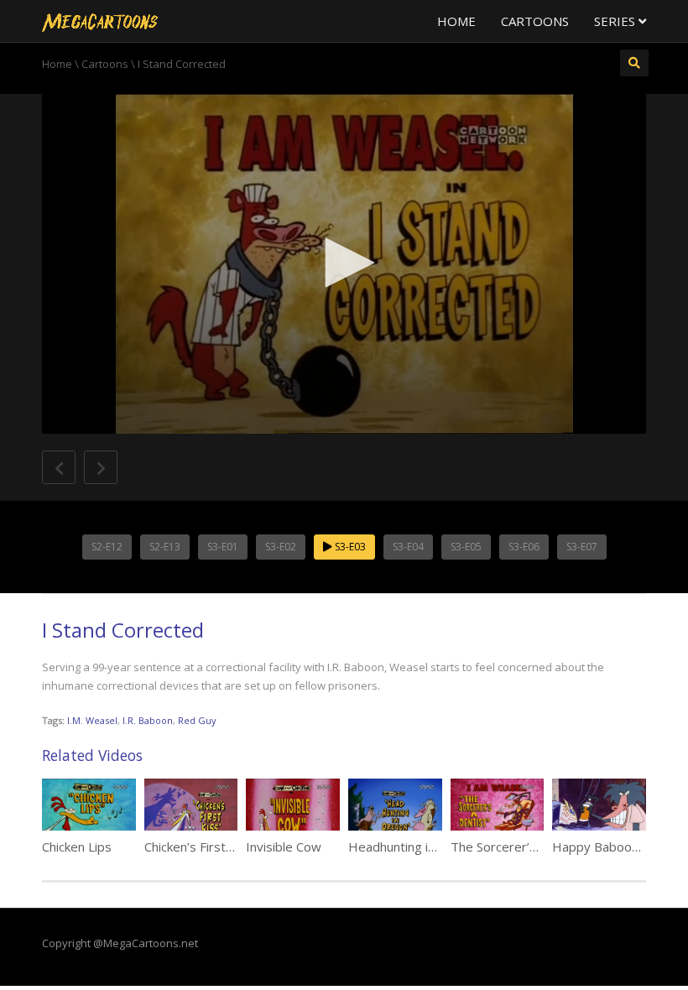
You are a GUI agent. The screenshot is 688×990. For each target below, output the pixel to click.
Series (616, 21)
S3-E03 (349, 546)
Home (456, 21)
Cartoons (535, 21)
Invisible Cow (283, 846)
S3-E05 (466, 546)
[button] (344, 263)
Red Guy (197, 720)
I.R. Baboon (147, 720)
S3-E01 (222, 546)
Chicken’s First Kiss (198, 846)
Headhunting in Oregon (415, 846)
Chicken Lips (77, 846)
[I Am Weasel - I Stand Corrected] (100, 21)
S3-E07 (581, 546)
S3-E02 (280, 546)
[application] (344, 264)
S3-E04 (408, 546)
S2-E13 (164, 546)
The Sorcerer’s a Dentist (521, 846)
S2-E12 (106, 546)
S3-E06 (523, 546)
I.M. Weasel (92, 720)
